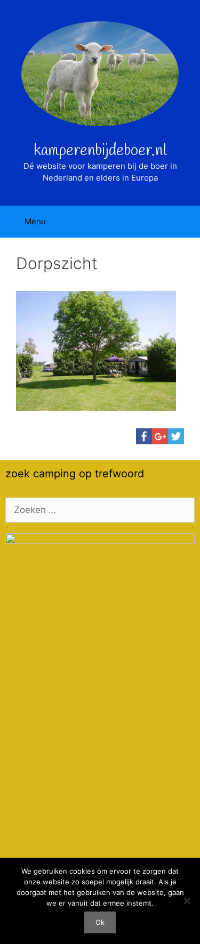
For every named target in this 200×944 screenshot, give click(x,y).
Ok (100, 922)
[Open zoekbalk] (184, 222)
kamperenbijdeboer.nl (100, 150)
